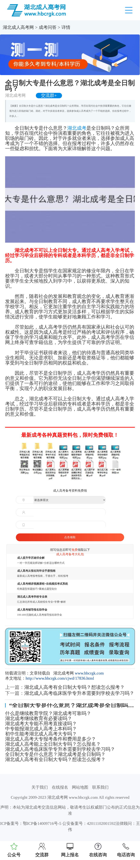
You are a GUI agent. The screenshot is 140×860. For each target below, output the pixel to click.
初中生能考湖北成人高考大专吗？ (41, 733)
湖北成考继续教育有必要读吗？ (38, 718)
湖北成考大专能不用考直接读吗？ (41, 723)
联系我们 (100, 787)
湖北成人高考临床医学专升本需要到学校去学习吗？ (79, 693)
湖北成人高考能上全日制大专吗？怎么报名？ (53, 744)
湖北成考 (76, 128)
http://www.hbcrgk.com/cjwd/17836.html (60, 678)
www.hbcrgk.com (89, 673)
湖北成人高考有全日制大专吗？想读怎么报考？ (74, 687)
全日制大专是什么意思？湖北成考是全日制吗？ (55, 754)
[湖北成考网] (37, 10)
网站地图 (80, 787)
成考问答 (48, 27)
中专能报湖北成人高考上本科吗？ (41, 728)
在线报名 (60, 787)
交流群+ (49, 95)
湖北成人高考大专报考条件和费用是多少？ (50, 739)
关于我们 (39, 787)
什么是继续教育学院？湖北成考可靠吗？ (48, 713)
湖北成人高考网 (18, 27)
